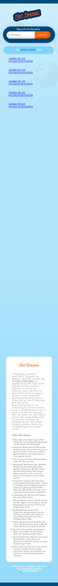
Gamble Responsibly (31, 568)
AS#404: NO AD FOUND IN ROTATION (21, 59)
